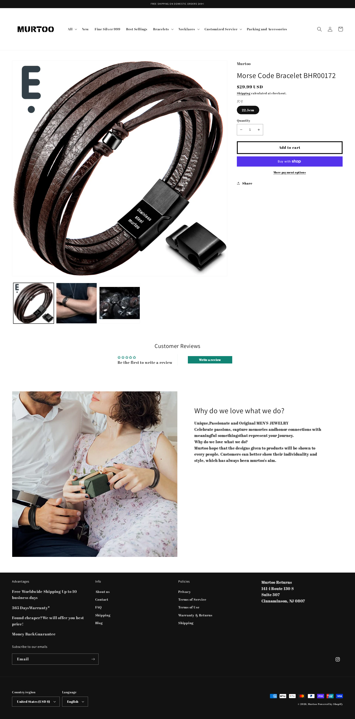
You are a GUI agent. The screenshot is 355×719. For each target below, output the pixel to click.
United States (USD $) (33, 701)
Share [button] (247, 183)
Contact (101, 599)
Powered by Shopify (330, 704)
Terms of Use (188, 607)
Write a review (210, 360)
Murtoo (312, 704)
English (72, 701)
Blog (99, 623)
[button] (72, 29)
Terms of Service (192, 599)
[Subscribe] (93, 659)
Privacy (184, 591)
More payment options (289, 172)
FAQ (98, 607)
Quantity (244, 120)
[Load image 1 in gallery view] (33, 303)
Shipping (243, 93)
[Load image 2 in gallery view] (76, 303)
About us (102, 591)
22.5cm (248, 110)
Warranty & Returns (195, 615)
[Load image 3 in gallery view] (119, 303)
